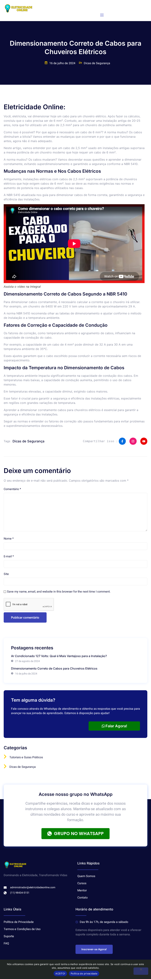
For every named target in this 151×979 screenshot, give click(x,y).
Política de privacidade (84, 973)
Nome (9, 538)
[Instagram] (132, 441)
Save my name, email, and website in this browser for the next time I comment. (58, 591)
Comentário (12, 489)
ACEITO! (60, 973)
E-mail (9, 556)
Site (6, 574)
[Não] (141, 971)
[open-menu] (102, 15)
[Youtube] (143, 441)
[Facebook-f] (122, 441)
